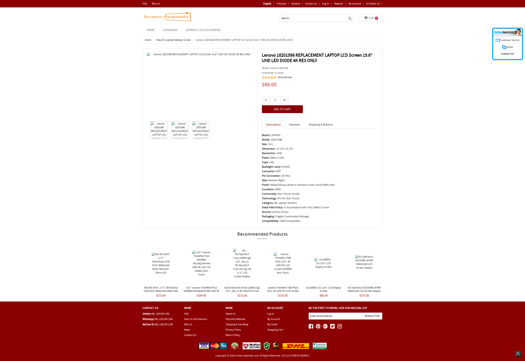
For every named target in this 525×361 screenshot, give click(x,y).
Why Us (156, 3)
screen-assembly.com (247, 355)
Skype (509, 47)
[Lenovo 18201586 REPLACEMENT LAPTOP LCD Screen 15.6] (158, 130)
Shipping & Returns (320, 125)
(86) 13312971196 (160, 313)
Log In (325, 3)
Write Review (285, 77)
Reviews (294, 125)
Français (281, 3)
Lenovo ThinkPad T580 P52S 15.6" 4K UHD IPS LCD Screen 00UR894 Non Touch (283, 291)
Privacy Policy (233, 329)
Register (338, 3)
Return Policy (233, 335)
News (187, 329)
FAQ (145, 3)
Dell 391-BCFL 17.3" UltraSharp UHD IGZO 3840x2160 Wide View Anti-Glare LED (161, 291)
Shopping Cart (275, 329)
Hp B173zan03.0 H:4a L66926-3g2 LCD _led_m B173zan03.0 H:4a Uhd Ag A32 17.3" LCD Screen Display (242, 292)
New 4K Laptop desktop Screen (173, 40)
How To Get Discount (195, 319)
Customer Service (510, 40)
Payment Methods (235, 319)
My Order (272, 324)
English (267, 3)
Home (151, 30)
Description (273, 125)
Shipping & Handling (237, 324)
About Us (230, 313)
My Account (354, 3)
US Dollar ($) (373, 3)
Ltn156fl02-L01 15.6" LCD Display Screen (323, 289)
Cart (373, 18)
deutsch (295, 3)
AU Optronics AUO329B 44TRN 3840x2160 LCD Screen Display (364, 289)
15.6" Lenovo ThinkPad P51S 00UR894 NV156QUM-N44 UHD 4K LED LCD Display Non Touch (201, 291)
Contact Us (311, 3)
